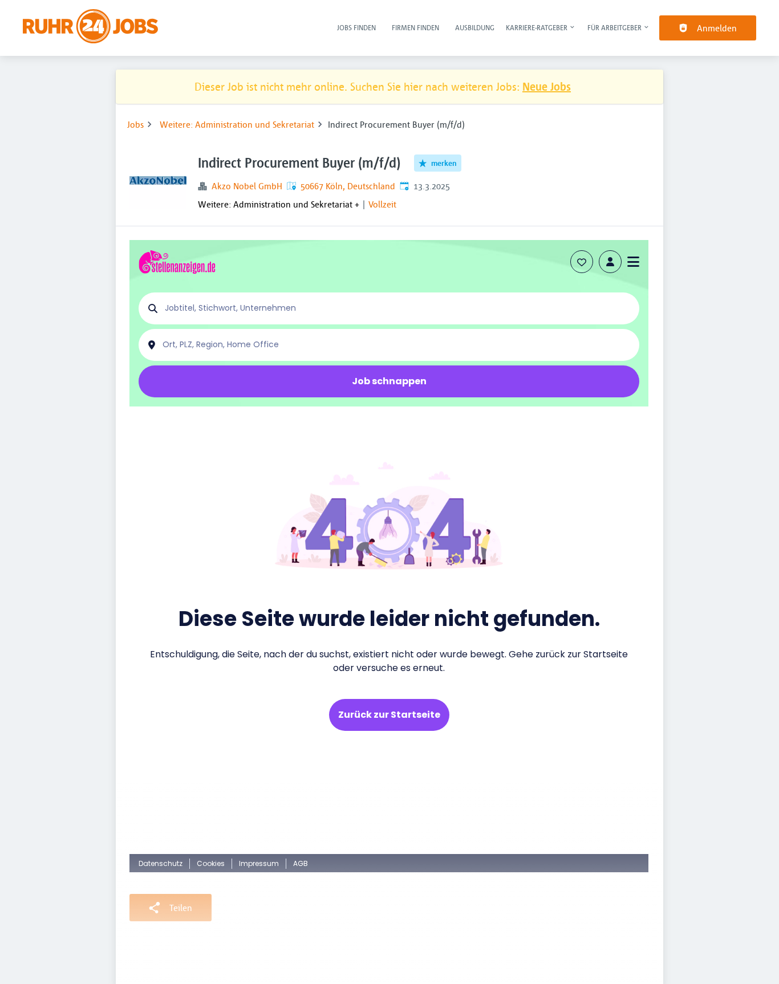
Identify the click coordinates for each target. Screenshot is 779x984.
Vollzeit (382, 204)
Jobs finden (356, 27)
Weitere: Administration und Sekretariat (237, 124)
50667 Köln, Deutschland (348, 186)
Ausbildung (474, 27)
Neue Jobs (546, 86)
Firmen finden (415, 27)
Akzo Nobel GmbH (247, 186)
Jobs (135, 124)
